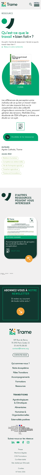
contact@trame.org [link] (20, 349)
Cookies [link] (21, 468)
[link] (9, 4)
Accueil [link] (4, 42)
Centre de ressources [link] (16, 42)
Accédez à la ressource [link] (22, 137)
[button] (2, 273)
